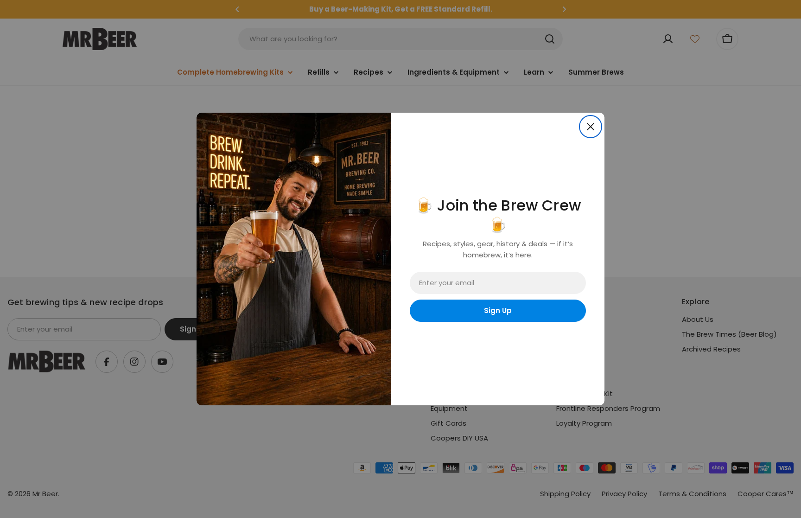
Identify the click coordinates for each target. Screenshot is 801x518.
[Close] (590, 126)
